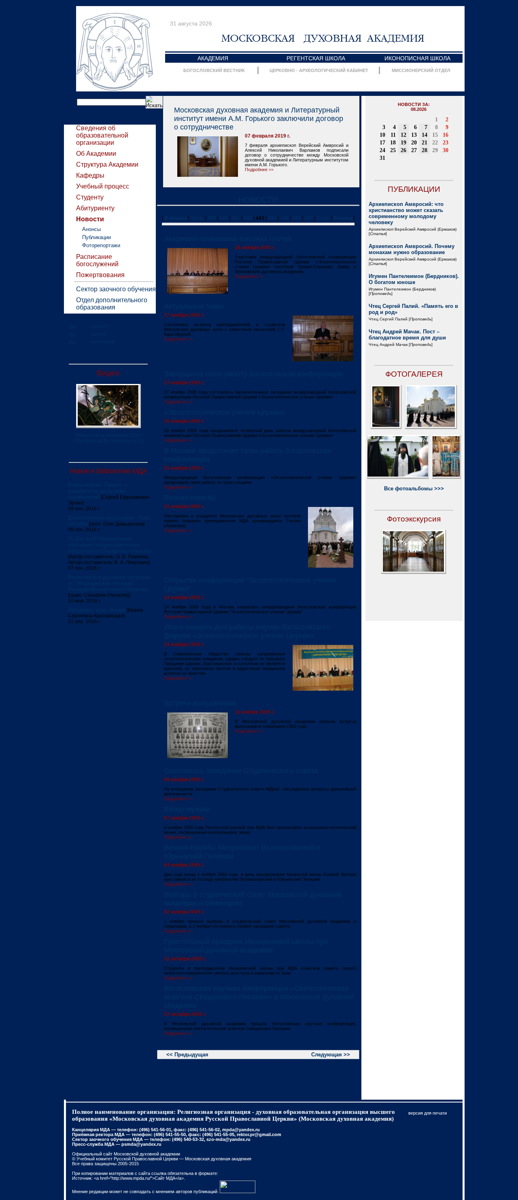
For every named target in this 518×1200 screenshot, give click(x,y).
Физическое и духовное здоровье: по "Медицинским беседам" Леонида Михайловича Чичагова (110, 583)
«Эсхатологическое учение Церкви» (225, 412)
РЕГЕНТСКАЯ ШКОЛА (316, 58)
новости (99, 326)
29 (435, 150)
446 (296, 218)
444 (272, 218)
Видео (108, 373)
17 (382, 143)
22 (435, 143)
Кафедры (90, 175)
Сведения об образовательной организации (102, 135)
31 (382, 158)
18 (393, 143)
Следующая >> (330, 1055)
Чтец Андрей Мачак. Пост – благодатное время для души (407, 335)
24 (382, 150)
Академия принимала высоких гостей (227, 239)
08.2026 (419, 109)
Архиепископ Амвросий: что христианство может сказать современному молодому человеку (406, 213)
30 (445, 150)
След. (323, 218)
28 (424, 150)
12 (403, 135)
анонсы (98, 333)
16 (445, 135)
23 (445, 143)
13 (414, 135)
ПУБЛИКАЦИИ (414, 189)
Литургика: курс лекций (96, 610)
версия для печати (427, 1113)
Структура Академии (107, 164)
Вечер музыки (187, 809)
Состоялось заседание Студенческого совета (241, 771)
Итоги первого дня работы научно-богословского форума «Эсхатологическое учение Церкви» (247, 631)
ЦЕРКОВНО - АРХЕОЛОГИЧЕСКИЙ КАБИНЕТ (319, 70)
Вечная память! (190, 498)
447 (308, 218)
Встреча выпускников (200, 703)
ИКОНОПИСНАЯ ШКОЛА (417, 58)
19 (403, 143)
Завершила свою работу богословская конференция (253, 374)
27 (414, 150)
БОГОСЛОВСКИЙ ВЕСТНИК (214, 70)
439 (211, 218)
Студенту (90, 197)
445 (284, 218)
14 (424, 135)
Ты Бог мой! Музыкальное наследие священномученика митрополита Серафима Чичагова (109, 545)
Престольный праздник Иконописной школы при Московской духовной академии (246, 945)
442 (248, 218)
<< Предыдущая (187, 1055)
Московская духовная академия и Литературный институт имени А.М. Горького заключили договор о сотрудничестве (258, 118)
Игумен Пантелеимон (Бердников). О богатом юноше (414, 279)
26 (403, 150)
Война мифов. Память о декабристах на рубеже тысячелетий (97, 491)
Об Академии (96, 153)
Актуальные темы (194, 306)
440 (223, 218)
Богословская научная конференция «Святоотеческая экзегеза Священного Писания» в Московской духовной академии (259, 996)
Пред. (197, 218)
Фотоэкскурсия (414, 519)
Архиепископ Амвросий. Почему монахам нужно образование (411, 249)
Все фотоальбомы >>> (414, 489)
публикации (103, 341)
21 (424, 143)
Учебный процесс (102, 186)
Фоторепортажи (101, 245)
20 (414, 143)
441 (235, 218)
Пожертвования (100, 274)
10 (382, 135)
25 (393, 150)
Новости (90, 219)
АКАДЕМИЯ (212, 58)
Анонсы (91, 229)
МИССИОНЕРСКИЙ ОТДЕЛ (421, 70)
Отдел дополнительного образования (111, 304)
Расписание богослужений (97, 260)
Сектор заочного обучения (116, 289)
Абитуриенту (95, 208)
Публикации (96, 237)
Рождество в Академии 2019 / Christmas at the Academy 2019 (109, 438)
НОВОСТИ (258, 199)
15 (435, 135)
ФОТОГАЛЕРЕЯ (414, 374)
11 (393, 135)
